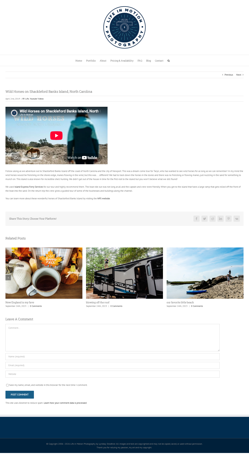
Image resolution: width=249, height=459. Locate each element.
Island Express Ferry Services (28, 186)
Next (238, 74)
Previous (229, 74)
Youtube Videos (37, 98)
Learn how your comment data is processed (65, 402)
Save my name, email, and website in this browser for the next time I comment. (48, 385)
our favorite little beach (99, 302)
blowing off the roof (17, 302)
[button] (169, 60)
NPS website (103, 198)
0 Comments (36, 306)
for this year (174, 302)
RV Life (25, 98)
